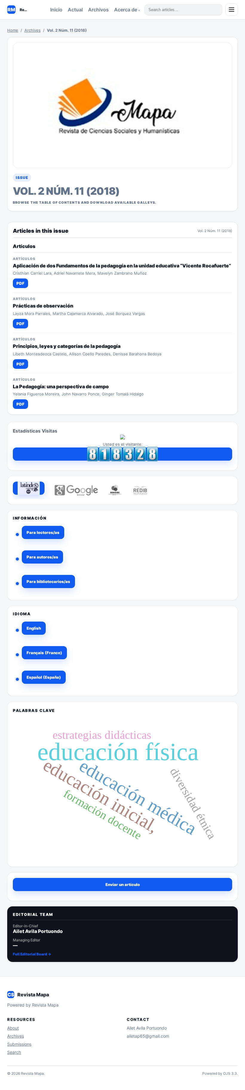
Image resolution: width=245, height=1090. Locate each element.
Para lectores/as (43, 532)
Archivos (98, 10)
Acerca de (126, 10)
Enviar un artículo (122, 884)
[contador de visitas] (122, 454)
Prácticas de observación (43, 306)
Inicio (56, 10)
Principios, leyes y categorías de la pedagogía (66, 346)
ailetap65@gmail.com (148, 1036)
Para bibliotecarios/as (48, 581)
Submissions (19, 1044)
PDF (20, 283)
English (34, 628)
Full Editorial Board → (32, 954)
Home (12, 30)
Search (14, 1052)
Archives (32, 30)
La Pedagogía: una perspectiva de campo (61, 386)
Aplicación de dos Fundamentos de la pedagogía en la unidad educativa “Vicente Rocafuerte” (122, 266)
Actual (75, 10)
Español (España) (44, 677)
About (13, 1027)
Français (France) (44, 652)
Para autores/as (42, 557)
